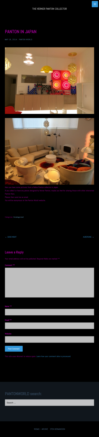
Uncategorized (18, 217)
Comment (9, 265)
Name (8, 306)
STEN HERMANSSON (57, 429)
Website (8, 333)
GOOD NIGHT (10, 237)
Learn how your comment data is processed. (53, 356)
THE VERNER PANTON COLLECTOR (49, 8)
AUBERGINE (88, 237)
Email (8, 320)
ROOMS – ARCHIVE (41, 429)
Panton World (25, 39)
